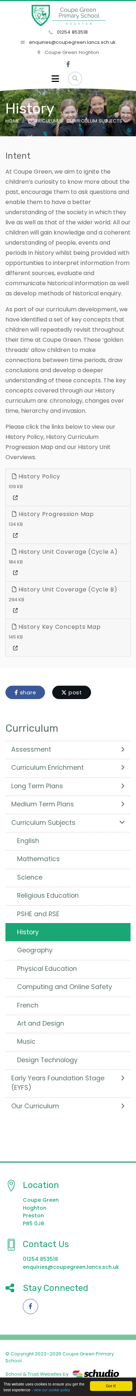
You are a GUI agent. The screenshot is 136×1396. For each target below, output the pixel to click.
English (28, 840)
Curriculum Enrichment (47, 767)
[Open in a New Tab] (15, 498)
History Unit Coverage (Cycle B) (67, 589)
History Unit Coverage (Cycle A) (67, 552)
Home (12, 121)
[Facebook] (68, 64)
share (27, 692)
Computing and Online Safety (64, 986)
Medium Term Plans (42, 804)
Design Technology (47, 1060)
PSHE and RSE (38, 914)
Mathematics (38, 859)
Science (29, 877)
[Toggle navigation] (55, 79)
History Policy (38, 476)
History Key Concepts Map (59, 627)
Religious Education (48, 895)
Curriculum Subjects (94, 121)
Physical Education (47, 968)
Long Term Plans (37, 786)
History (28, 932)
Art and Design (40, 1023)
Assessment (31, 749)
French (27, 1005)
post (74, 692)
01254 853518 (71, 32)
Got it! (111, 1385)
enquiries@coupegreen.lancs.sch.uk (72, 42)
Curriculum (43, 121)
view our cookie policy (52, 1389)
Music (26, 1041)
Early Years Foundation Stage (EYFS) (57, 1083)
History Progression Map (55, 514)
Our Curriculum (35, 1106)
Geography (35, 950)
